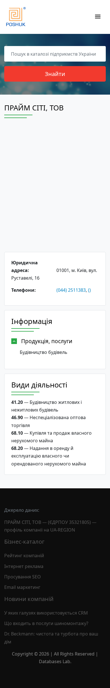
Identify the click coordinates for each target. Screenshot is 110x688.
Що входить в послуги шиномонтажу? (46, 623)
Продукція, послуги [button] (46, 341)
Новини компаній (29, 599)
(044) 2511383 (71, 290)
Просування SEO (22, 577)
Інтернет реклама (23, 566)
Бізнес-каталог (24, 541)
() (89, 290)
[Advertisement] (55, 190)
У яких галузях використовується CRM (46, 613)
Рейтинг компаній (24, 555)
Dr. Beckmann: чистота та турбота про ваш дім (51, 638)
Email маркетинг (22, 587)
